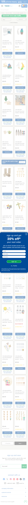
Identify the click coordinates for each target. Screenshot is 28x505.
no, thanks (14, 266)
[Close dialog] (26, 234)
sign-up (14, 261)
